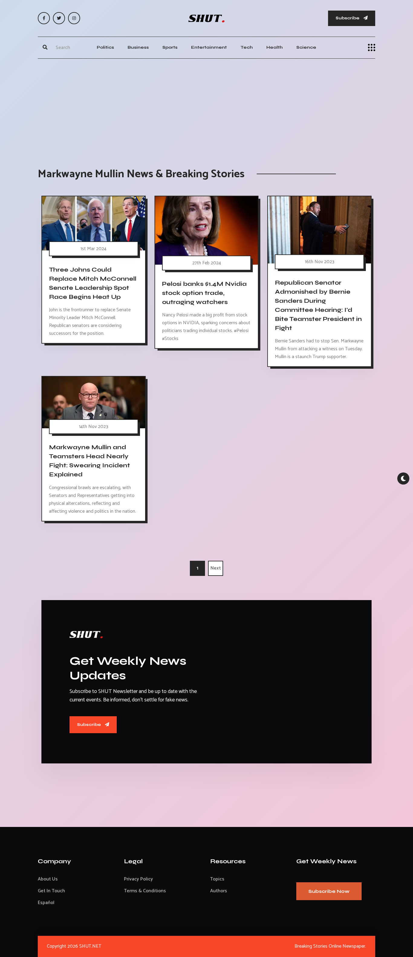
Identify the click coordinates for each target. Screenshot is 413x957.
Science (306, 47)
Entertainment (209, 47)
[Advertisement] (206, 107)
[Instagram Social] (74, 18)
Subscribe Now (329, 891)
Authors (218, 891)
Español (46, 903)
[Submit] (45, 47)
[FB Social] (44, 18)
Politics (105, 47)
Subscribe (348, 18)
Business (138, 47)
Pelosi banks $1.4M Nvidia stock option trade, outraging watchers (204, 293)
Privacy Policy (138, 879)
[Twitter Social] (59, 18)
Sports (169, 47)
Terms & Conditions (145, 891)
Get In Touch (51, 891)
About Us (48, 879)
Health (274, 47)
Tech (246, 47)
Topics (217, 879)
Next (215, 568)
